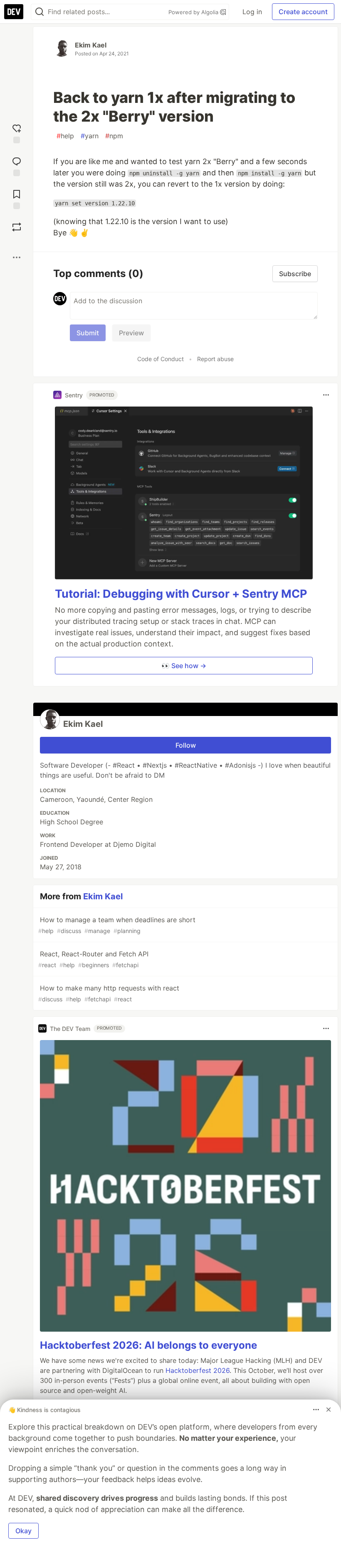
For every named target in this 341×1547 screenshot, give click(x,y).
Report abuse (215, 358)
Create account (303, 11)
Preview (131, 333)
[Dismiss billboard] (328, 1409)
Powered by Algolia (194, 12)
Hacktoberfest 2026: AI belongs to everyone (148, 1345)
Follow (185, 745)
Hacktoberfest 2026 (198, 1370)
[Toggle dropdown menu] (326, 395)
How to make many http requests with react (108, 993)
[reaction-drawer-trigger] (16, 133)
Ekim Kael (90, 45)
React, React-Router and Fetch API (93, 959)
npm (114, 136)
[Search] (39, 12)
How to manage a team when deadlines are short (116, 925)
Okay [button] (23, 1531)
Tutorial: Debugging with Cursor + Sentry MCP (181, 594)
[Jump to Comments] (16, 165)
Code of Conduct (160, 358)
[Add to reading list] (16, 198)
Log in (252, 11)
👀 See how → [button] (183, 665)
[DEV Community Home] (13, 11)
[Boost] (16, 227)
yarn (90, 136)
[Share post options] (16, 257)
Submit (88, 333)
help (65, 136)
